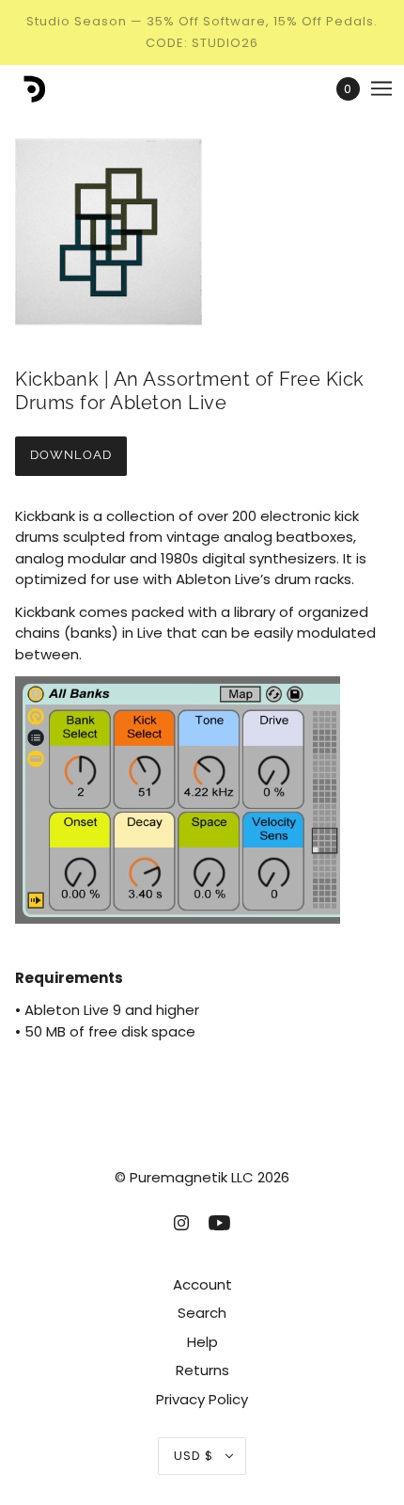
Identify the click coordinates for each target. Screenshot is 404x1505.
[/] (50, 88)
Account (202, 1284)
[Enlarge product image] (202, 231)
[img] (181, 1222)
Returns (202, 1370)
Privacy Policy (202, 1399)
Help (202, 1342)
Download (71, 455)
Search (202, 1313)
